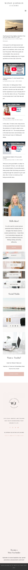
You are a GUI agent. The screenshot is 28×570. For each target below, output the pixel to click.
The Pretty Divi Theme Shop (19, 565)
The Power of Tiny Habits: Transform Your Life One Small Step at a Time (14, 36)
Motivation (5, 41)
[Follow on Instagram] (13, 326)
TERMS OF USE (8, 435)
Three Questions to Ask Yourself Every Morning (13, 78)
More (14, 247)
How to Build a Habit (9, 118)
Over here (14, 374)
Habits (20, 39)
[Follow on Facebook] (10, 326)
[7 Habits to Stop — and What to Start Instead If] (14, 497)
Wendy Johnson (8, 39)
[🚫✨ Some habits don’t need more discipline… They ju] (14, 530)
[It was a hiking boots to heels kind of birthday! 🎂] (14, 448)
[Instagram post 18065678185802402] (14, 513)
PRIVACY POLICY (14, 435)
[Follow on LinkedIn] (18, 326)
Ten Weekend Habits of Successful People (12, 157)
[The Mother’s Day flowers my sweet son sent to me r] (14, 464)
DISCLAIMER (21, 435)
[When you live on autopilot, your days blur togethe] (14, 481)
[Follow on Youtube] (15, 326)
